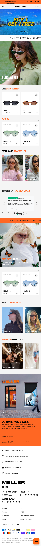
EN (11, 525)
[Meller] (20, 6)
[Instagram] (7, 487)
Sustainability (6, 515)
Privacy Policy (23, 538)
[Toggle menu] (3, 6)
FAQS (22, 512)
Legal (16, 538)
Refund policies (32, 540)
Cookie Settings (15, 542)
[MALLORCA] (20, 396)
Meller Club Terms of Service (19, 540)
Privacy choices (6, 542)
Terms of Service (6, 540)
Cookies (30, 538)
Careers (4, 519)
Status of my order (26, 519)
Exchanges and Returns (27, 515)
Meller (13, 538)
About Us (5, 512)
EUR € (18, 525)
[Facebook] (3, 487)
